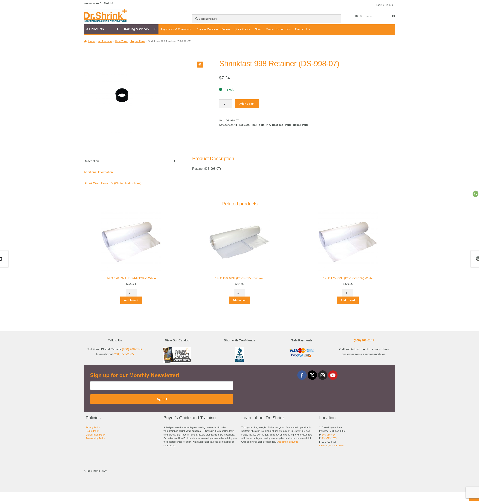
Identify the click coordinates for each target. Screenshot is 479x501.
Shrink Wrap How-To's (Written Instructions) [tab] (112, 183)
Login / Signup (384, 4)
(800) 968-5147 (132, 349)
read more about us (288, 442)
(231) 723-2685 (123, 354)
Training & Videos (136, 29)
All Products (95, 29)
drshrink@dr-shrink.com (331, 445)
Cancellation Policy (95, 434)
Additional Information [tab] (98, 172)
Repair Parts (137, 41)
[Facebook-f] (302, 375)
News (258, 29)
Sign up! (161, 399)
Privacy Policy (93, 427)
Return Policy (92, 431)
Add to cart (247, 103)
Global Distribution (278, 29)
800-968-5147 (329, 434)
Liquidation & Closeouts (176, 29)
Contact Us (302, 29)
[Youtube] (333, 375)
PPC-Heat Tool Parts (279, 124)
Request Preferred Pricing (213, 29)
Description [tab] (91, 161)
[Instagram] (322, 375)
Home (91, 41)
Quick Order (242, 29)
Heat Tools (121, 41)
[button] (200, 65)
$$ (475, 193)
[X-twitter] (312, 375)
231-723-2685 (329, 438)
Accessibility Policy (95, 438)
